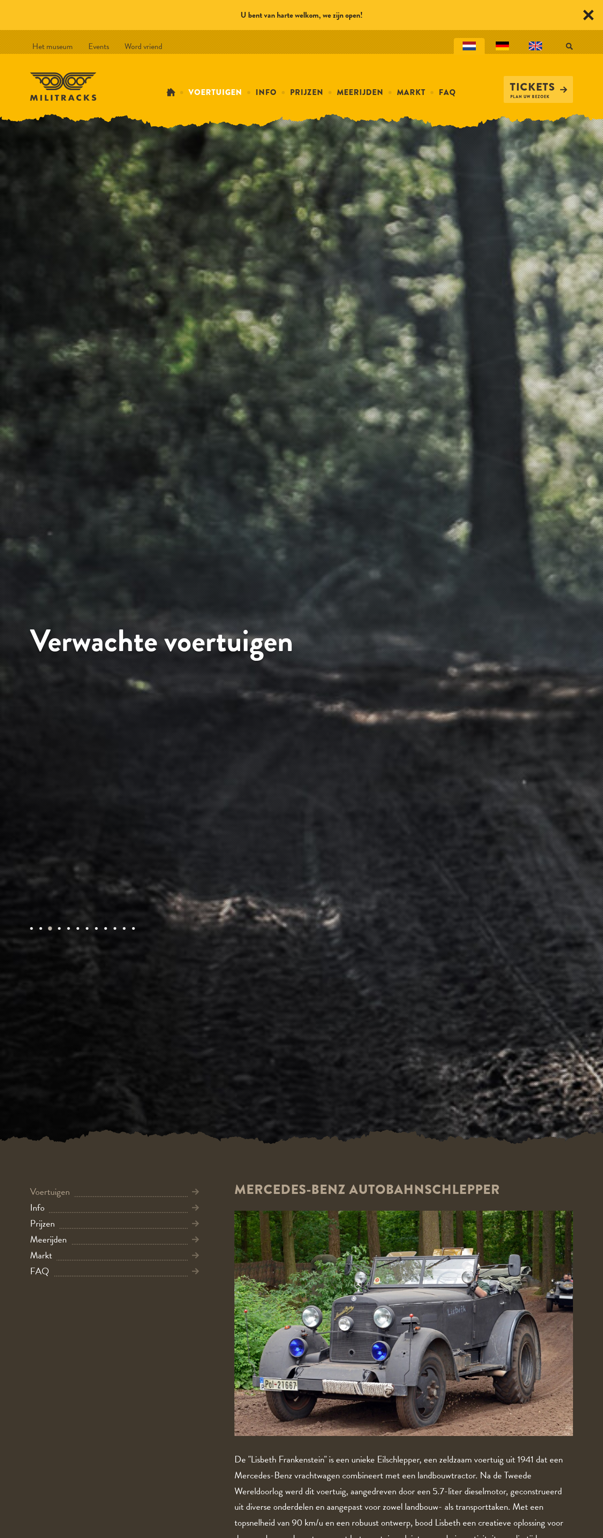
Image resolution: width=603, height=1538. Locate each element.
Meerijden (360, 92)
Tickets (532, 87)
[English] (535, 46)
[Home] (170, 92)
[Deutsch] (502, 46)
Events (98, 46)
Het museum (52, 46)
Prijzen (307, 92)
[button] (34, 928)
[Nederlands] (469, 46)
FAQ (447, 92)
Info (266, 92)
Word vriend (143, 46)
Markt (411, 92)
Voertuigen (215, 92)
